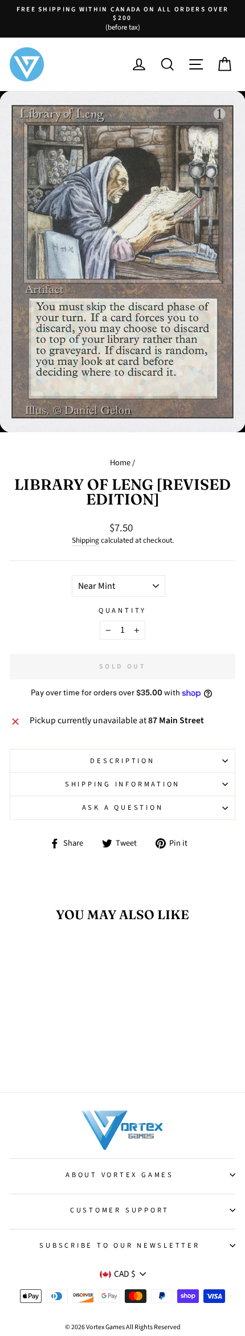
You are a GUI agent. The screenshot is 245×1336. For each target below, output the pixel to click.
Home (120, 463)
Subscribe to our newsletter (119, 1245)
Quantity (122, 610)
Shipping (85, 540)
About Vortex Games (120, 1175)
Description (122, 761)
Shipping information (122, 784)
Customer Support (119, 1210)
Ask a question (123, 807)
